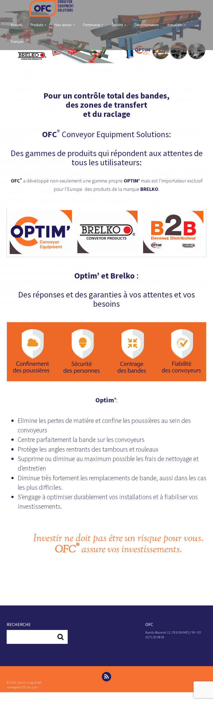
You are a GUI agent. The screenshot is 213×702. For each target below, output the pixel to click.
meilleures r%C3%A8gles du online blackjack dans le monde (89, 51)
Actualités (175, 25)
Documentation (147, 25)
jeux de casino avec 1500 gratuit (46, 191)
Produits (37, 25)
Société (117, 25)
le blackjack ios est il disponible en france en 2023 (73, 162)
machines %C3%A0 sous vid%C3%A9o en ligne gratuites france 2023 (101, 89)
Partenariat (92, 25)
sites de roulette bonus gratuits (41, 254)
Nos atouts (64, 25)
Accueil (16, 25)
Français (17, 41)
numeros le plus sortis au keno (40, 273)
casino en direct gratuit (30, 301)
